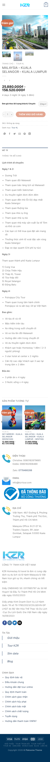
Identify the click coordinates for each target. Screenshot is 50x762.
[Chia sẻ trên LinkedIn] (29, 134)
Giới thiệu (13, 638)
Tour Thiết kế (38, 744)
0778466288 (25, 470)
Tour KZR (13, 645)
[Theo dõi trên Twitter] (14, 622)
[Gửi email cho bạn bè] (19, 134)
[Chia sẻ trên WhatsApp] (4, 134)
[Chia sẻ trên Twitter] (14, 134)
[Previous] (6, 32)
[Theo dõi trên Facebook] (4, 622)
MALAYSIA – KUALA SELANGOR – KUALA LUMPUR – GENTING (34, 436)
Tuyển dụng (11, 716)
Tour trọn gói (23, 744)
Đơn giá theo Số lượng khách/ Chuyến (18, 104)
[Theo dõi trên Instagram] (9, 622)
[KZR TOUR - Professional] (25, 5)
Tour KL (20, 63)
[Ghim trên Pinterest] (24, 134)
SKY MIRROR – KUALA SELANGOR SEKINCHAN (12, 436)
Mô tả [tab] (5, 150)
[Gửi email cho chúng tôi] (19, 622)
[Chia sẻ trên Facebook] (9, 134)
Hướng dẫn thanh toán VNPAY (21, 721)
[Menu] (3, 4)
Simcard (16, 746)
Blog (10, 661)
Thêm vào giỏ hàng (31, 114)
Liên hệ (43, 746)
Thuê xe (7, 746)
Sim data (12, 653)
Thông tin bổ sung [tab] (11, 156)
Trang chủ (7, 63)
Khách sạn (27, 746)
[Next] (43, 32)
